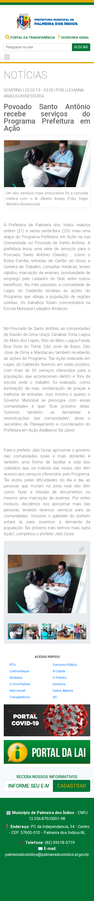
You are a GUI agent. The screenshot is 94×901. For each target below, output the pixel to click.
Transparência (20, 697)
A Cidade (59, 671)
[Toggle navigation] (7, 57)
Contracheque (19, 671)
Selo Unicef (17, 690)
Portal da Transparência (32, 37)
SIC (55, 697)
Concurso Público (65, 665)
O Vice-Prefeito (20, 684)
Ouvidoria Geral (73, 37)
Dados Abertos (63, 690)
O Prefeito (59, 677)
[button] (82, 549)
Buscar (81, 47)
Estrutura (59, 684)
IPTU (13, 665)
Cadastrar (71, 786)
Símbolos (16, 677)
